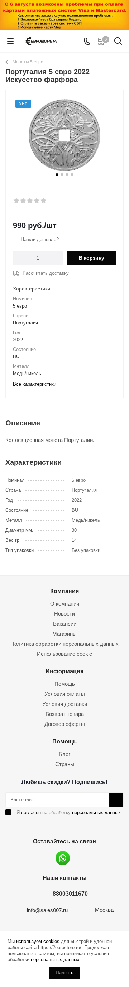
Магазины (64, 634)
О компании (64, 604)
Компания (64, 591)
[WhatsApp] (63, 858)
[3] (30, 201)
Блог (64, 754)
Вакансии (64, 624)
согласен (31, 812)
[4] (37, 201)
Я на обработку (68, 812)
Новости (64, 614)
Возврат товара (65, 714)
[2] (23, 201)
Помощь (64, 684)
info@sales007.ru (47, 910)
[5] (43, 201)
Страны (64, 764)
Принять (64, 972)
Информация (64, 671)
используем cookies (37, 941)
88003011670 (70, 893)
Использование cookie (64, 654)
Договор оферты (64, 724)
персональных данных (96, 812)
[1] (16, 201)
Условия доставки (64, 704)
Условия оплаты (64, 694)
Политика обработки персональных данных (64, 644)
